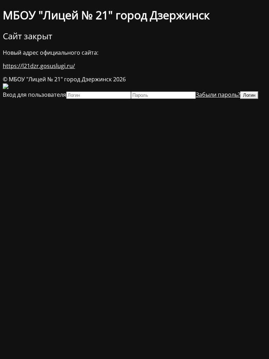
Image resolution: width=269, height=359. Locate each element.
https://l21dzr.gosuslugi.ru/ (39, 66)
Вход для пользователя (34, 95)
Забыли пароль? (218, 95)
